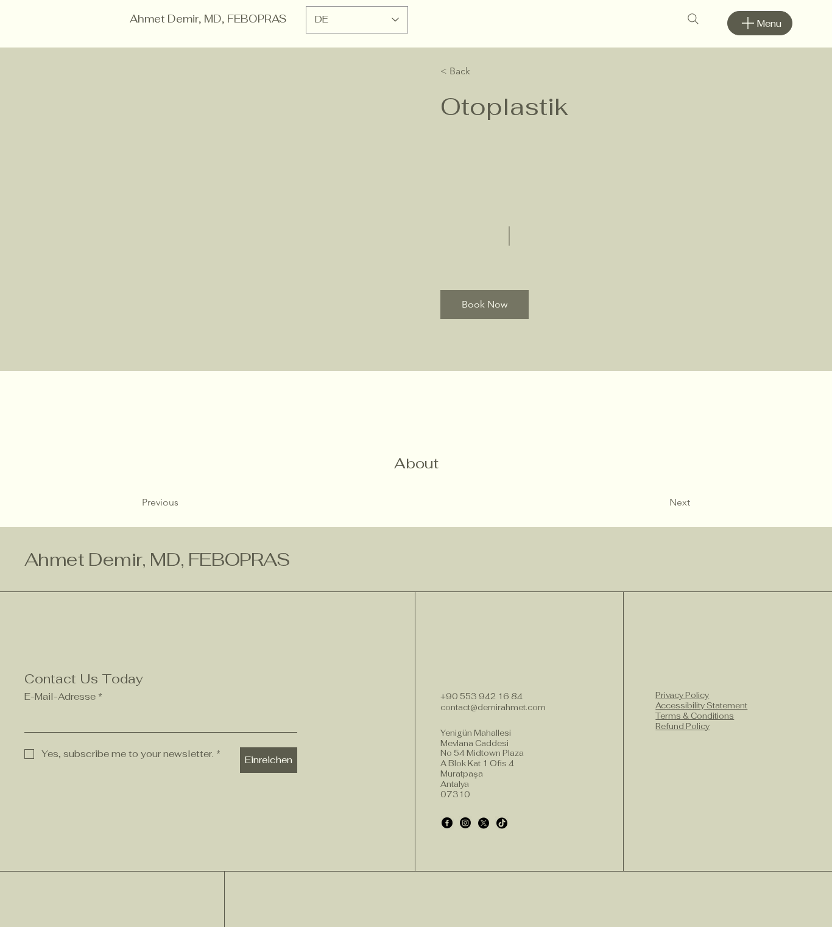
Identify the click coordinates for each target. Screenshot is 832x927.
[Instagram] (465, 823)
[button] (475, 71)
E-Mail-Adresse (63, 696)
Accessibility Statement (701, 705)
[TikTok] (502, 823)
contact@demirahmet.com (493, 707)
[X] (483, 823)
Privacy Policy (682, 695)
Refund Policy (682, 726)
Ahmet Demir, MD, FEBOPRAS (208, 19)
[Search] (693, 19)
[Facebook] (447, 823)
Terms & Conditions (694, 716)
